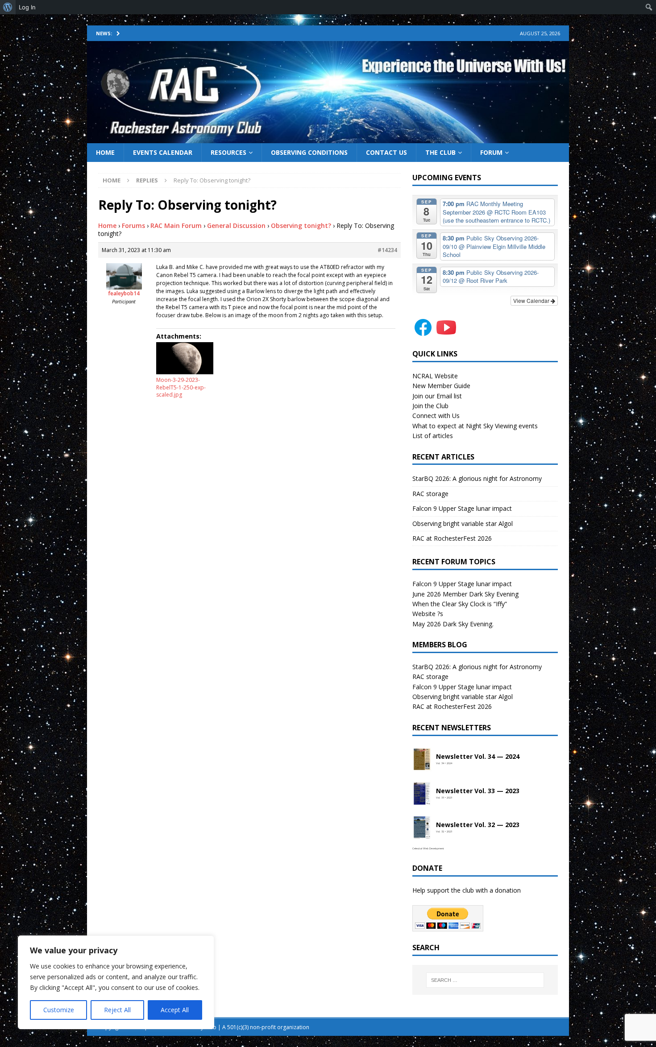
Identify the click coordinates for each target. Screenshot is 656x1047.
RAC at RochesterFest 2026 (452, 538)
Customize (58, 1010)
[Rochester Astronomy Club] (328, 137)
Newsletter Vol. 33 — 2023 (477, 791)
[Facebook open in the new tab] (423, 333)
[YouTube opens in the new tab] (446, 333)
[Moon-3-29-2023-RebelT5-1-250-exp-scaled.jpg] (184, 358)
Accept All (175, 1010)
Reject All (117, 1010)
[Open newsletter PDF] (422, 759)
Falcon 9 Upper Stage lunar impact (462, 508)
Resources (228, 152)
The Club (440, 152)
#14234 (387, 250)
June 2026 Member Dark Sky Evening (465, 594)
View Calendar (532, 300)
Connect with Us (436, 415)
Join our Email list (437, 396)
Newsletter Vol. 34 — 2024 (477, 757)
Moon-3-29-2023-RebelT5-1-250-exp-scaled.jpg (181, 387)
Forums (133, 225)
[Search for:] (485, 980)
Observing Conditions (309, 152)
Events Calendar (162, 152)
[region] (116, 982)
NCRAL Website (435, 376)
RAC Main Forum (176, 225)
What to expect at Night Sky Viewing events (475, 426)
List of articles (432, 435)
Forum (491, 152)
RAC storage (430, 493)
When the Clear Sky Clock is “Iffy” (459, 604)
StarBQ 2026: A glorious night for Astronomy (477, 478)
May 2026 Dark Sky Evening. (453, 624)
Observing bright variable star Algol (462, 523)
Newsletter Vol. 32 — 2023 (477, 825)
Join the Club (430, 405)
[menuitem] (8, 7)
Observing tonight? (301, 225)
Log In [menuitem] (27, 7)
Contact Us (386, 152)
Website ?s (427, 613)
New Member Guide (441, 385)
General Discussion (236, 225)
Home (105, 152)
